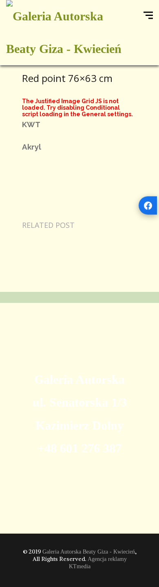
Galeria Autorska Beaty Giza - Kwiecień (88, 552)
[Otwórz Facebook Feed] (148, 205)
